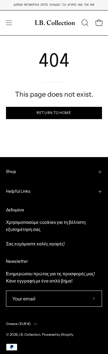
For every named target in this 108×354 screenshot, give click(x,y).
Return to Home (54, 112)
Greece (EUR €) (18, 324)
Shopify (67, 334)
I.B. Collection (29, 334)
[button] (84, 23)
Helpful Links (18, 191)
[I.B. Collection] (54, 23)
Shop (11, 172)
